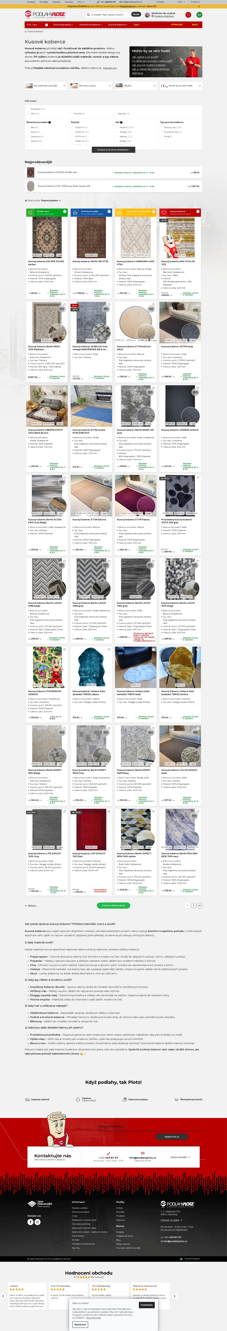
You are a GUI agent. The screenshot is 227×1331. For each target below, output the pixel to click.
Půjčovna (120, 1220)
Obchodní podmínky (81, 1224)
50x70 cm (81, 136)
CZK (180, 2)
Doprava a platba (79, 1208)
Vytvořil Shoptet (192, 1259)
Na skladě (37, 109)
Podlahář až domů (124, 1236)
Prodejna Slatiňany (164, 16)
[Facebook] (30, 1222)
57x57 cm (120, 340)
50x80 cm (81, 141)
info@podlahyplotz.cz (132, 2)
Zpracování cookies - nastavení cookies (90, 1232)
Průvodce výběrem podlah (128, 1248)
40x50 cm (81, 127)
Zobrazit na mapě (170, 1220)
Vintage (125, 132)
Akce (35, 113)
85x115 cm (179, 513)
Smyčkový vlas (173, 132)
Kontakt (75, 1240)
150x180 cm (191, 513)
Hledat (136, 14)
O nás (74, 1216)
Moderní (126, 127)
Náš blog (137, 73)
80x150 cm (180, 255)
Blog (118, 1240)
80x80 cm (143, 340)
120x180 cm (179, 847)
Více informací (93, 1318)
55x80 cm (91, 685)
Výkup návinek (123, 1244)
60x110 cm (49, 255)
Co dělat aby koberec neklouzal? (152, 60)
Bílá (34, 127)
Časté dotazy (78, 1236)
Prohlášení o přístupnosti (83, 1244)
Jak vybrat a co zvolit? (145, 57)
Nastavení (80, 1324)
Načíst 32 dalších (113, 905)
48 (199, 905)
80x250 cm (49, 847)
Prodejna (31, 2)
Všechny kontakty (178, 1157)
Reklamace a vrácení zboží (84, 1220)
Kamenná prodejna (80, 1212)
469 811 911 (108, 2)
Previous (3, 1296)
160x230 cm (91, 847)
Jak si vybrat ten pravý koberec (151, 69)
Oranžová (37, 136)
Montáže (69, 2)
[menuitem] (37, 24)
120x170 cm (142, 255)
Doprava (56, 2)
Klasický (125, 136)
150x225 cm (47, 340)
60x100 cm (129, 255)
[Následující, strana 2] (193, 905)
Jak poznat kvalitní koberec (149, 65)
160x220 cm (53, 597)
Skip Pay (76, 1248)
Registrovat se (172, 1137)
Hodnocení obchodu (89, 1273)
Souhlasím (147, 1305)
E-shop (119, 1208)
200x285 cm (91, 255)
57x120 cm (182, 340)
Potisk (168, 136)
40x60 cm (81, 132)
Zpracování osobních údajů (84, 1228)
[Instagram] (37, 1222)
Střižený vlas (172, 127)
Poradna (160, 2)
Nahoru (32, 905)
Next (175, 1296)
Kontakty (44, 2)
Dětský (125, 141)
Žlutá (35, 132)
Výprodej (123, 113)
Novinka (79, 113)
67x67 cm (131, 340)
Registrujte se (128, 6)
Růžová (36, 141)
